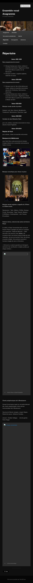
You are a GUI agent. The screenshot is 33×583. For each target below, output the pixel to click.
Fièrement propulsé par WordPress (16, 579)
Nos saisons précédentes (9, 36)
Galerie (20, 36)
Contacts (5, 43)
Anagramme (6, 32)
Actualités (14, 32)
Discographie (14, 40)
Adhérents (23, 40)
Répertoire (6, 40)
